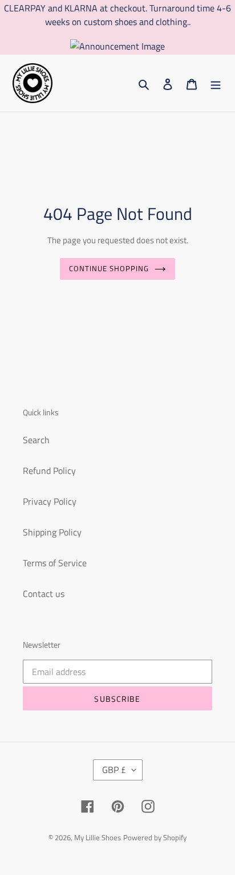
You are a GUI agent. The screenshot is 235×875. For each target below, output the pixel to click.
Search (36, 440)
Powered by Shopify (155, 837)
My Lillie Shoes (97, 837)
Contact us (43, 593)
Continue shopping (109, 268)
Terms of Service (55, 563)
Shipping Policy (52, 532)
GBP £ (114, 769)
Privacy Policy (49, 501)
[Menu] (216, 83)
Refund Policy (49, 470)
